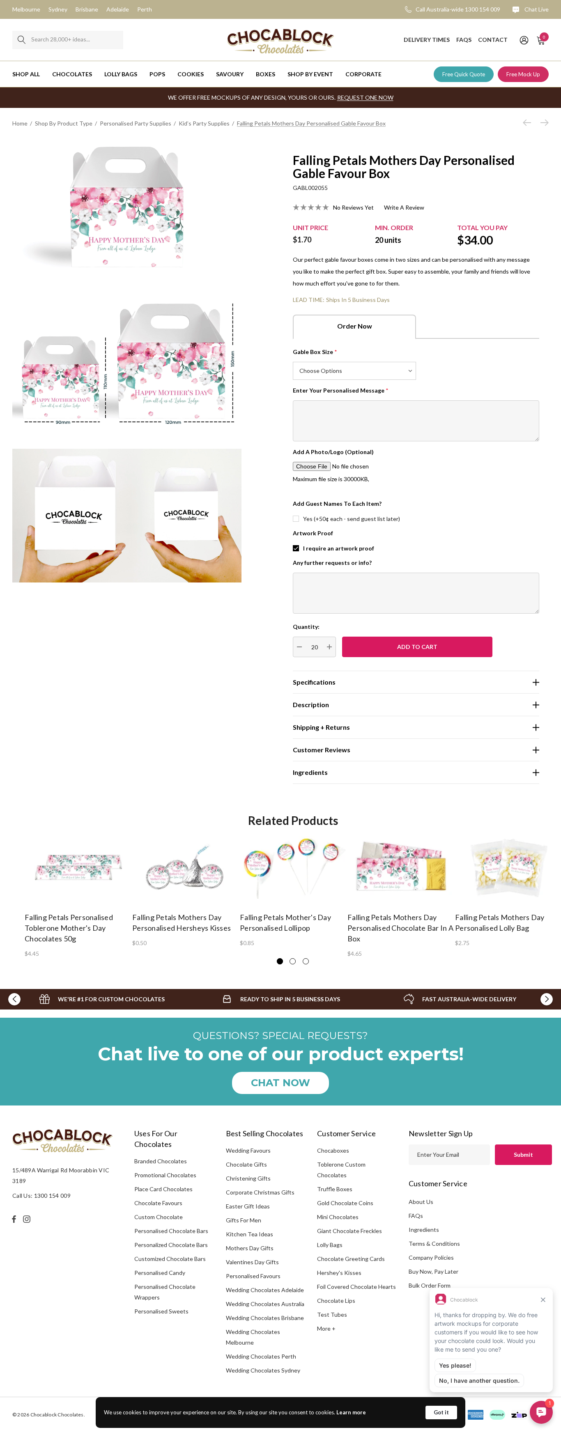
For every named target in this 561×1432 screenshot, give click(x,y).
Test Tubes (332, 1314)
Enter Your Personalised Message (341, 390)
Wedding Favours (248, 1150)
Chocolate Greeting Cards (351, 1258)
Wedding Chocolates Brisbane (265, 1317)
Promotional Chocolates (165, 1175)
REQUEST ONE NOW (365, 97)
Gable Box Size (315, 351)
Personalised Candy (159, 1272)
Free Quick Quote (463, 74)
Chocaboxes (333, 1150)
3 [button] (306, 961)
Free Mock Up (523, 74)
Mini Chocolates (338, 1216)
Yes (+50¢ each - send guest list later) (351, 518)
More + (326, 1328)
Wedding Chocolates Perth (261, 1356)
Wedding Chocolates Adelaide (265, 1289)
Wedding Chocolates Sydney (263, 1370)
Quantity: (306, 626)
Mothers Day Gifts (250, 1248)
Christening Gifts (248, 1178)
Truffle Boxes (334, 1188)
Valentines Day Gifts (252, 1261)
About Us (421, 1201)
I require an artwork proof (338, 548)
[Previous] (529, 123)
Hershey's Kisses (339, 1272)
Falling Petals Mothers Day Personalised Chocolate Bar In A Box (400, 928)
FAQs (416, 1215)
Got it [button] (441, 1412)
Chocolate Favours (158, 1202)
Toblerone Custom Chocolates (341, 1169)
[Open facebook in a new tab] (14, 1219)
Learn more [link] (351, 1412)
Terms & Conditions (434, 1243)
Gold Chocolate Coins (345, 1202)
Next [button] (546, 999)
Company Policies (431, 1257)
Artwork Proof (313, 533)
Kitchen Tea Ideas (249, 1234)
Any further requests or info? (332, 562)
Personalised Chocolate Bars (171, 1230)
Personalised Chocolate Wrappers (164, 1292)
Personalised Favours (253, 1275)
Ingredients (424, 1229)
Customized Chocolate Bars (170, 1258)
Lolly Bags (330, 1244)
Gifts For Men (243, 1220)
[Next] (542, 123)
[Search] (21, 40)
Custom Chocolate (158, 1216)
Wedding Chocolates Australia (265, 1303)
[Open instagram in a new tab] (28, 1219)
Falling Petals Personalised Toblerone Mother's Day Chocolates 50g (69, 928)
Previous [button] (14, 999)
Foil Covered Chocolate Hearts (356, 1286)
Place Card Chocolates (163, 1188)
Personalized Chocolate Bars (171, 1244)
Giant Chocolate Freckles (349, 1230)
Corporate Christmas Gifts (260, 1192)
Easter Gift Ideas (248, 1206)
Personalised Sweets (161, 1311)
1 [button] (280, 961)
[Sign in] (523, 39)
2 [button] (293, 961)
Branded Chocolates (160, 1161)
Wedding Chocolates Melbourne (253, 1337)
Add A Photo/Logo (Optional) (333, 451)
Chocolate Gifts (246, 1164)
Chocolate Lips (336, 1300)
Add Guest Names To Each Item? (337, 503)
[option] (78, 896)
